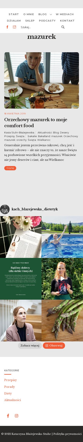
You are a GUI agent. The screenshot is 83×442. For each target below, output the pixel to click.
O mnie (28, 14)
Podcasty (47, 20)
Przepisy (9, 136)
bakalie (32, 136)
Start (14, 14)
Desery (64, 132)
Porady (9, 387)
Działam (14, 20)
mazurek (56, 136)
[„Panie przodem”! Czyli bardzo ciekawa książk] (62, 279)
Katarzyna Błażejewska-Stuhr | (32, 434)
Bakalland (44, 136)
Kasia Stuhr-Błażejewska (19, 132)
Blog (42, 14)
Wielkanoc (44, 139)
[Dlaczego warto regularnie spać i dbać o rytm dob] (21, 320)
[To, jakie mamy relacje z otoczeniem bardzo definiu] (21, 279)
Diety (8, 393)
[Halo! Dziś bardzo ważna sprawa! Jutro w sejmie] (62, 237)
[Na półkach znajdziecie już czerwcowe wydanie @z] (21, 237)
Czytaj (10, 167)
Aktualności (45, 132)
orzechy (21, 139)
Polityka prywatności (67, 434)
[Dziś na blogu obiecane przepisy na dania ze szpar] (62, 320)
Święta (20, 136)
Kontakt (67, 20)
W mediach (65, 14)
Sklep (30, 20)
